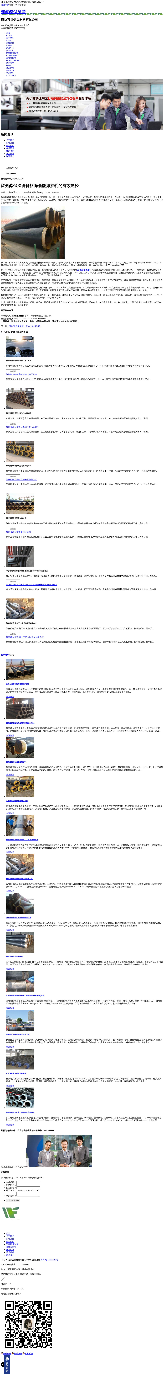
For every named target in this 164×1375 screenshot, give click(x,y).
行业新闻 (10, 143)
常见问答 (10, 154)
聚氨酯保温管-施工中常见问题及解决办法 (25, 637)
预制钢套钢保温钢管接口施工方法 (21, 374)
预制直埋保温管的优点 (14, 956)
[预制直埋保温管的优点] (20, 952)
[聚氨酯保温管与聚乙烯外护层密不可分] (20, 718)
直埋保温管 (11, 1247)
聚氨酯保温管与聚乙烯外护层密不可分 (20, 723)
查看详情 (10, 696)
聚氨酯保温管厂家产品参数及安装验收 (20, 1112)
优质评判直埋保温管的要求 (16, 1073)
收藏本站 (5, 5)
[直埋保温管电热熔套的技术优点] (20, 679)
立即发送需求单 (13, 1200)
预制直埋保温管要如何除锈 (18, 532)
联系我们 (10, 156)
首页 (8, 1233)
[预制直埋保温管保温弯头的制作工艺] (20, 874)
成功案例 (10, 148)
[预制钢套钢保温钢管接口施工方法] (20, 356)
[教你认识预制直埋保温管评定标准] (20, 913)
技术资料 (10, 151)
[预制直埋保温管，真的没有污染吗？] (20, 408)
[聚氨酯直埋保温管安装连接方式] (20, 1030)
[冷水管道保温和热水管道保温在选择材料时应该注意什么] (20, 566)
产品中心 (10, 146)
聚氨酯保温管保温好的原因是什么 (21, 479)
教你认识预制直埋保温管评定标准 (18, 918)
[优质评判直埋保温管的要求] (20, 1069)
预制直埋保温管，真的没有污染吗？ (25, 326)
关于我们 (10, 140)
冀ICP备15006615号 (49, 1260)
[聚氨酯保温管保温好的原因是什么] (20, 461)
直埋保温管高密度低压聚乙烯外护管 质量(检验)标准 (25, 996)
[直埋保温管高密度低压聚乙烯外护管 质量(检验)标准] (20, 991)
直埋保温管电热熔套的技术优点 (17, 684)
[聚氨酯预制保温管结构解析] (20, 757)
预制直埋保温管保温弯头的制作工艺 (19, 879)
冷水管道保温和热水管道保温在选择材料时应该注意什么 (31, 585)
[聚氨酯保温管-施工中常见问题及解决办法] (20, 619)
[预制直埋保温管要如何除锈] (20, 513)
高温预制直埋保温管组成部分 (17, 801)
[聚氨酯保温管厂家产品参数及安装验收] (20, 1108)
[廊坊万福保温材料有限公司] (14, 1229)
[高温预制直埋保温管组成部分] (20, 796)
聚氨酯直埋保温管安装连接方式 (17, 1034)
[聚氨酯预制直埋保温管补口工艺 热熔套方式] (20, 835)
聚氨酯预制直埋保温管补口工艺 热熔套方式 (22, 840)
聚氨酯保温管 (13, 11)
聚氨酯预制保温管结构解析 (16, 762)
